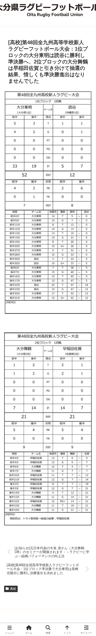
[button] (85, 610)
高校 (13, 589)
